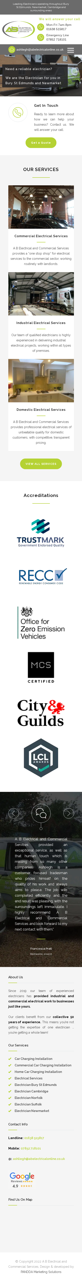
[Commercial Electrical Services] (41, 207)
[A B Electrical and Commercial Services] (18, 29)
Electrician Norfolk (29, 1098)
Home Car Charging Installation (38, 1072)
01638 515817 (56, 29)
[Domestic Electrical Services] (41, 380)
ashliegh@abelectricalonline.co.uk (39, 49)
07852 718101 (56, 39)
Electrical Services (28, 1078)
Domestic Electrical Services (41, 409)
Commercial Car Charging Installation (43, 1065)
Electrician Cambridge (31, 1091)
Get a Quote (41, 142)
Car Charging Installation (33, 1059)
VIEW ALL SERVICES (41, 463)
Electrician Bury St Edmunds (36, 1085)
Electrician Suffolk (28, 1104)
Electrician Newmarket (32, 1111)
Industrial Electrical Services (41, 323)
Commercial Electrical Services (41, 236)
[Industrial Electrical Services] (41, 294)
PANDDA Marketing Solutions (41, 1272)
